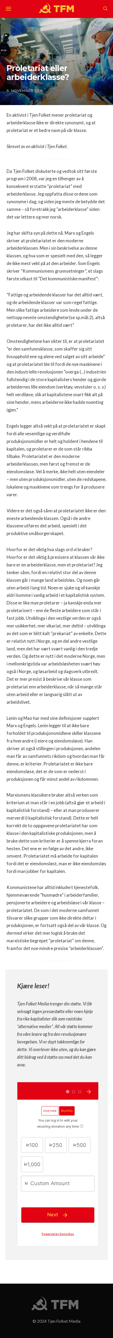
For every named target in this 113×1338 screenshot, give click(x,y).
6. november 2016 (25, 90)
